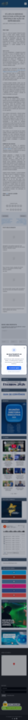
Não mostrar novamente (15, 371)
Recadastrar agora (14, 368)
